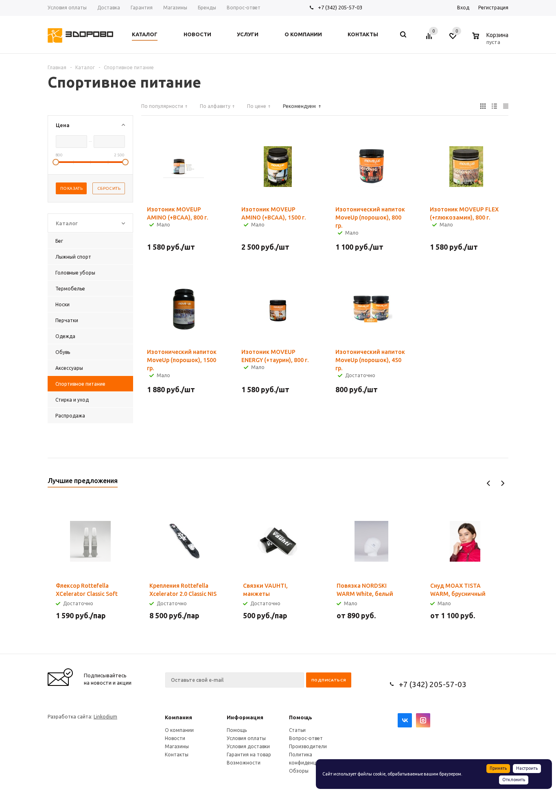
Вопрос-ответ (306, 738)
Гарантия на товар (249, 754)
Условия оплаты (246, 738)
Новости (175, 738)
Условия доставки (248, 746)
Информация (245, 717)
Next (502, 483)
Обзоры (299, 770)
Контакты (176, 754)
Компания (178, 717)
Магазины (177, 746)
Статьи (297, 730)
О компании (179, 730)
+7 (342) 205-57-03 (340, 7)
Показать (71, 188)
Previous (489, 483)
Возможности (243, 762)
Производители (308, 746)
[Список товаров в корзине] (491, 40)
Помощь (300, 717)
